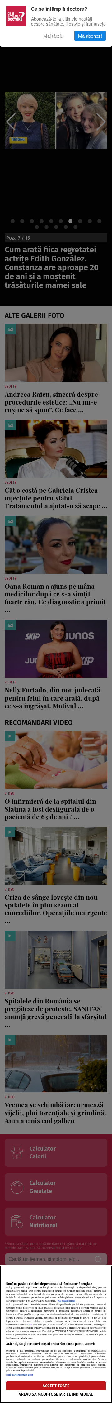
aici (30, 1324)
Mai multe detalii (66, 1301)
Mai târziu (53, 35)
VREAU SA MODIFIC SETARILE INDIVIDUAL (56, 1394)
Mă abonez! (90, 35)
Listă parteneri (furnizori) (19, 1374)
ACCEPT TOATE (56, 1385)
